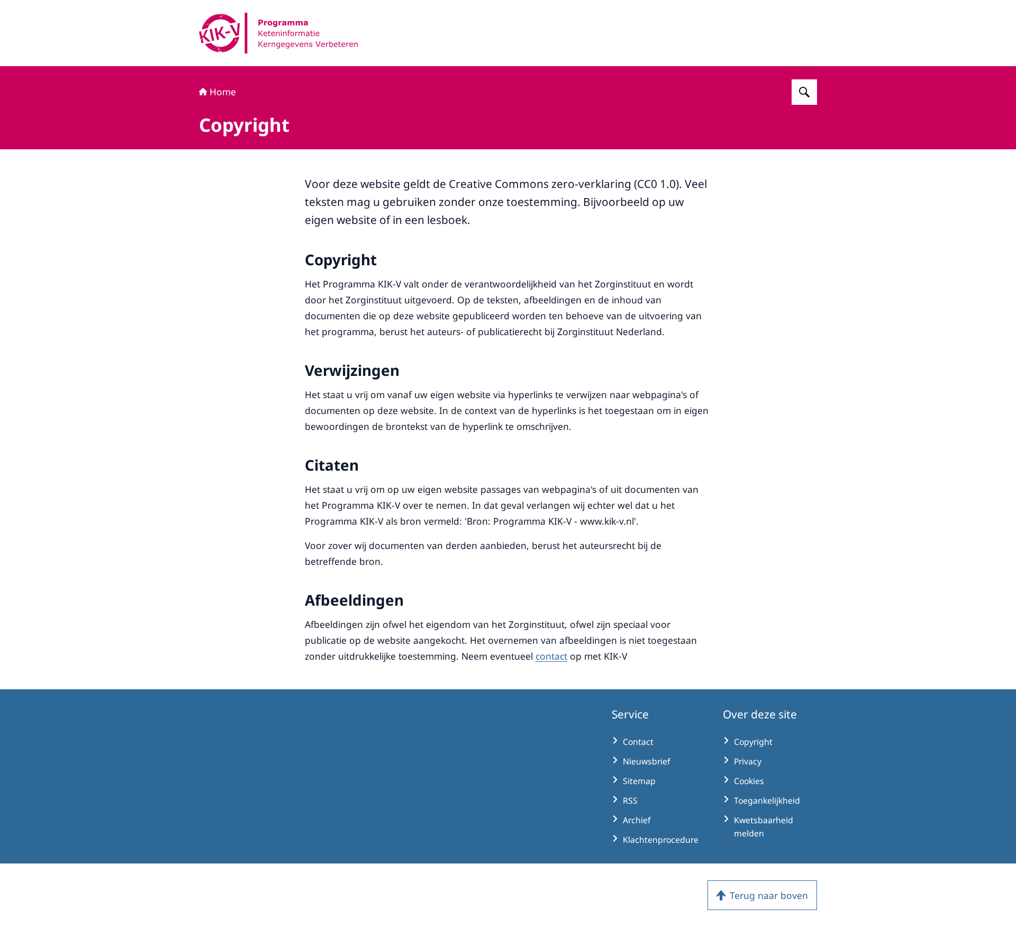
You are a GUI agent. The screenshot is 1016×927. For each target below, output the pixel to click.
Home (223, 91)
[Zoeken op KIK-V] (804, 92)
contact (551, 656)
